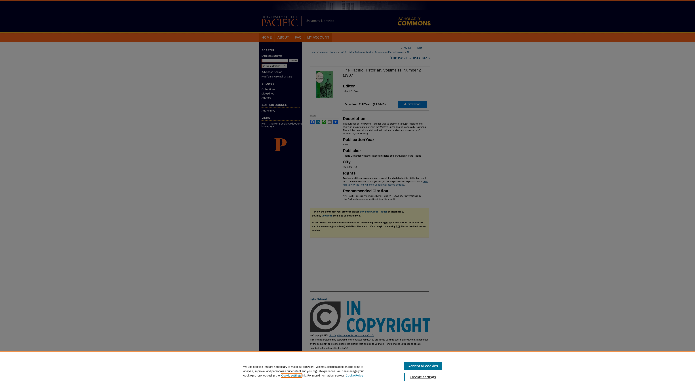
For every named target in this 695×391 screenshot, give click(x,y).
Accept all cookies (423, 366)
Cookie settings (291, 375)
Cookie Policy (354, 375)
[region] (347, 371)
